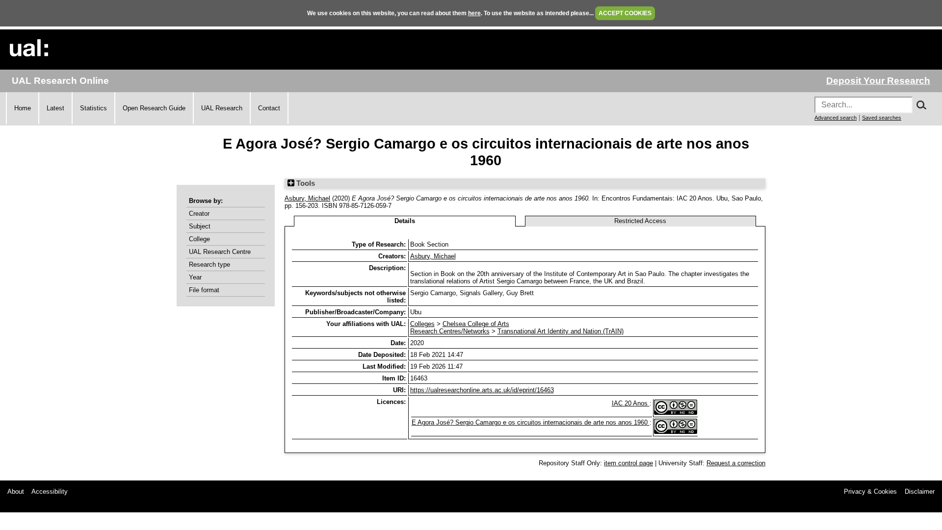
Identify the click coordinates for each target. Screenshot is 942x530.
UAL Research (221, 108)
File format (204, 290)
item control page (628, 463)
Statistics (93, 108)
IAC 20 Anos (631, 403)
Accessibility (49, 491)
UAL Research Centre (220, 251)
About (15, 491)
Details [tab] (404, 221)
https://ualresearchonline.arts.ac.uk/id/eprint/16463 (482, 390)
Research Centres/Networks (450, 331)
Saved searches (881, 118)
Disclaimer (920, 491)
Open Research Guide (154, 108)
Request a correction (735, 463)
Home (22, 108)
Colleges (422, 324)
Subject (199, 226)
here (474, 13)
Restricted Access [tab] (640, 221)
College (199, 239)
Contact (269, 108)
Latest (55, 108)
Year (195, 277)
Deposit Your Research (878, 81)
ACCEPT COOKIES (625, 13)
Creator (199, 213)
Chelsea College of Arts (476, 324)
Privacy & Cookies (870, 491)
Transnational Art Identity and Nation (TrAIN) (560, 331)
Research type (209, 264)
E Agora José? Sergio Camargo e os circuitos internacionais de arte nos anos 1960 (531, 422)
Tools (304, 183)
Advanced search (835, 118)
